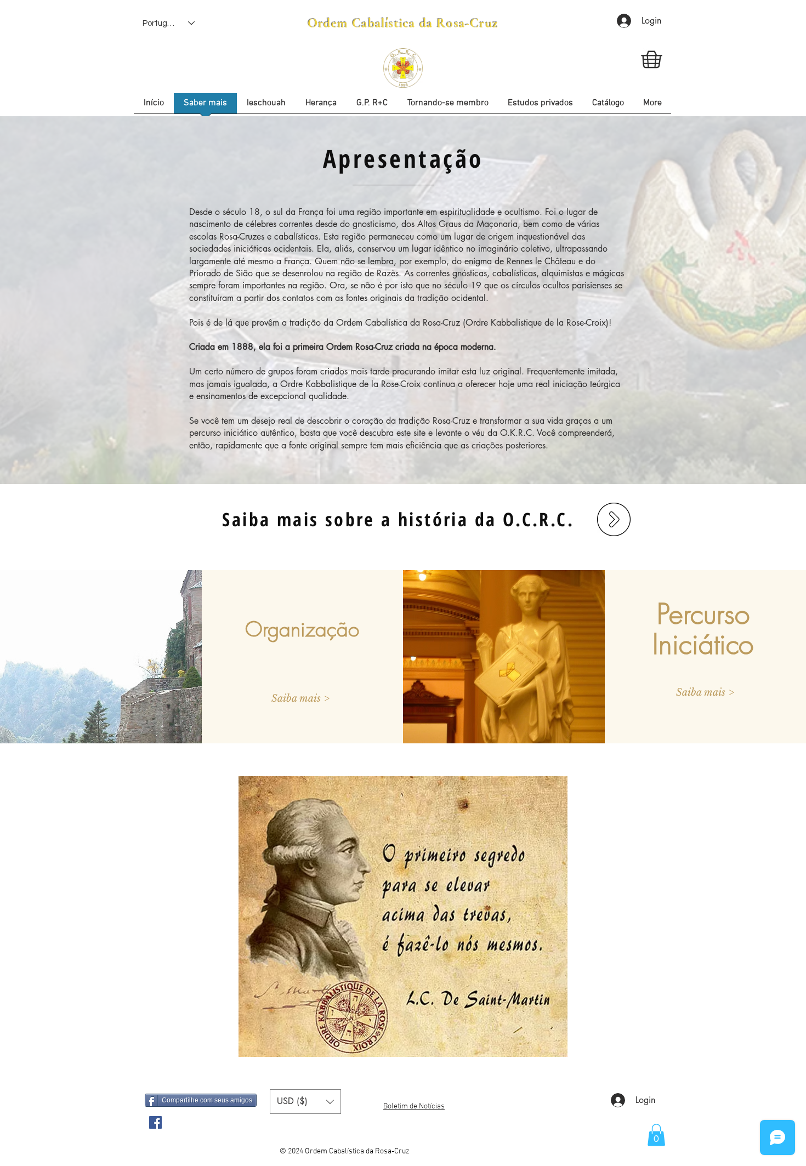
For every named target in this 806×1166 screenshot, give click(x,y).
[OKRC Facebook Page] (155, 1122)
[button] (540, 107)
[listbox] (305, 1101)
